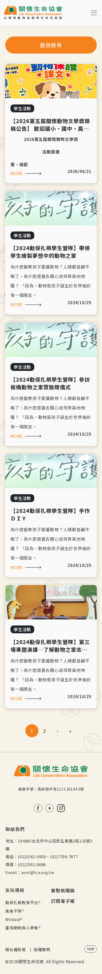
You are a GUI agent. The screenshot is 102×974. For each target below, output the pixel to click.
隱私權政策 (15, 949)
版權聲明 (42, 949)
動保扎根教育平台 (21, 902)
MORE (16, 173)
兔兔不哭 (13, 911)
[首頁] (33, 13)
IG (61, 808)
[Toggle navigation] (94, 13)
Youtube (49, 808)
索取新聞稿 (63, 890)
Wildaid (12, 919)
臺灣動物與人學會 (21, 927)
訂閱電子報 (63, 901)
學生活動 (22, 108)
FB (38, 808)
